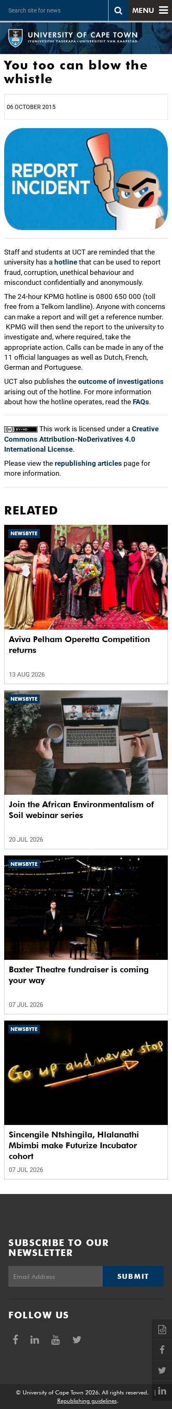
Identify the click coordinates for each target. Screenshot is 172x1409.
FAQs (141, 402)
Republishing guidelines (87, 1400)
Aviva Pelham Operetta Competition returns (79, 644)
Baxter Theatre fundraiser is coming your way (79, 974)
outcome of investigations (121, 381)
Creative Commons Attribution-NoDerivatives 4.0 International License (81, 439)
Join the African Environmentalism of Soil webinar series (81, 809)
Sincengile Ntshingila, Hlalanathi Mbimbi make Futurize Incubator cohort (74, 1145)
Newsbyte (24, 533)
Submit (133, 1276)
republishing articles (88, 463)
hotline (65, 262)
